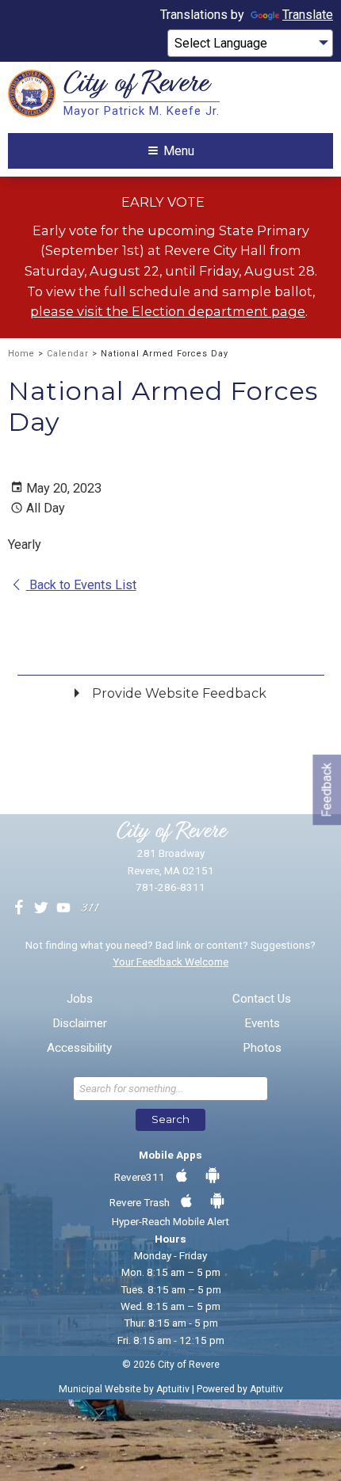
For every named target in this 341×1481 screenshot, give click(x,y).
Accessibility (79, 1048)
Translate (307, 14)
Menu (178, 150)
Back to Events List (81, 584)
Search (170, 1119)
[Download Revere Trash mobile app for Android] (217, 1201)
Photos (262, 1048)
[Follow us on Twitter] (41, 908)
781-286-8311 (170, 887)
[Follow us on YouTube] (63, 908)
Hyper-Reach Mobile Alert (170, 1221)
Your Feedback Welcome (170, 961)
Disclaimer (79, 1024)
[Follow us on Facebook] (19, 908)
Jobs (80, 999)
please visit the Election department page (167, 311)
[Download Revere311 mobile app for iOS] (181, 1176)
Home (21, 353)
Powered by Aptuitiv (240, 1389)
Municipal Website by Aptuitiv (124, 1389)
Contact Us (261, 999)
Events (262, 1024)
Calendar (68, 353)
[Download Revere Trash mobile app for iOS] (186, 1201)
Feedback (326, 790)
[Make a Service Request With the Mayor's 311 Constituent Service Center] (90, 908)
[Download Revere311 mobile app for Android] (212, 1176)
